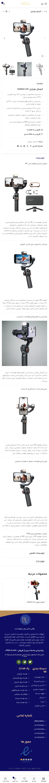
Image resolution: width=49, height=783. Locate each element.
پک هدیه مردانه (21, 698)
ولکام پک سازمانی (20, 694)
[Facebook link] (30, 146)
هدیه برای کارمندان (20, 678)
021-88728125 (39, 729)
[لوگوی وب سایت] (24, 4)
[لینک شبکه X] (27, 146)
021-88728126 (39, 737)
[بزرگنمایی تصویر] (42, 56)
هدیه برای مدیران (20, 682)
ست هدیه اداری (21, 686)
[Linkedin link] (21, 146)
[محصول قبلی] (9, 11)
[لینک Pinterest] (24, 146)
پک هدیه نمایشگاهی (19, 690)
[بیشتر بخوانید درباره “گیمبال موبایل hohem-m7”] (29, 587)
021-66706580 (39, 725)
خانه (45, 11)
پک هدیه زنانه (21, 702)
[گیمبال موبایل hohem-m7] (35, 589)
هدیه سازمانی (22, 674)
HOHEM (40, 84)
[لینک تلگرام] (18, 146)
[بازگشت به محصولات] (6, 11)
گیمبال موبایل (35, 11)
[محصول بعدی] (3, 11)
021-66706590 (39, 733)
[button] (44, 38)
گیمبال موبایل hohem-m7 (36, 602)
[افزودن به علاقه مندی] (29, 583)
